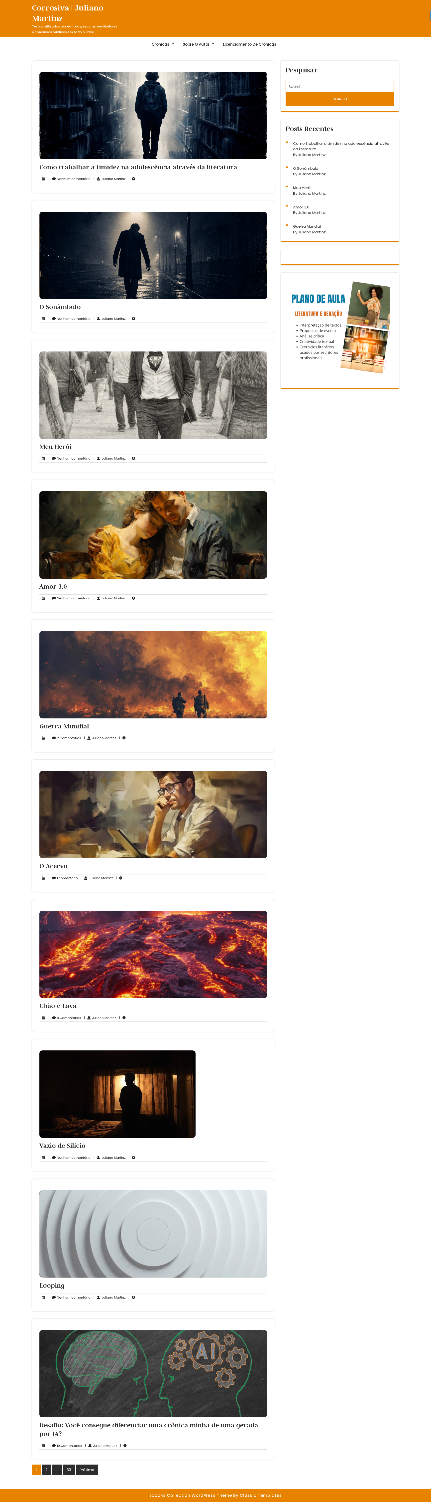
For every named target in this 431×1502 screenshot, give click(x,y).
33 (69, 1469)
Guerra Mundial (64, 726)
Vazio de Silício (62, 1146)
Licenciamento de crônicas (249, 44)
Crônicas (160, 44)
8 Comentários (65, 1017)
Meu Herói (55, 447)
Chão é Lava (58, 1006)
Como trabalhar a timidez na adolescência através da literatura (138, 167)
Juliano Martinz (110, 178)
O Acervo (53, 866)
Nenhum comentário (70, 178)
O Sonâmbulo (60, 307)
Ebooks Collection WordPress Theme (191, 1495)
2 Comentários (65, 738)
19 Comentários (65, 1445)
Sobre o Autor (196, 44)
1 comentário (63, 878)
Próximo (87, 1469)
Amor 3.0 (53, 586)
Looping (52, 1285)
